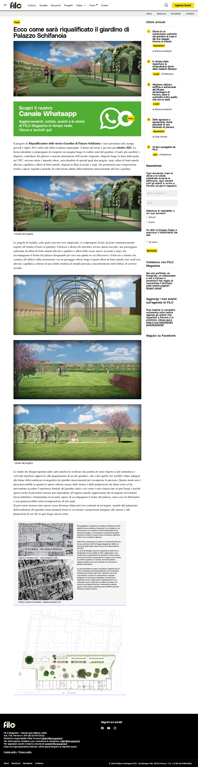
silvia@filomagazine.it (52, 738)
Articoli (152, 217)
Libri (155, 154)
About (149, 13)
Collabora (190, 13)
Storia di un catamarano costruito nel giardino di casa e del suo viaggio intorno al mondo (164, 36)
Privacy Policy (167, 229)
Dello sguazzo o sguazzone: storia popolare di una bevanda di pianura (163, 123)
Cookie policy (10, 752)
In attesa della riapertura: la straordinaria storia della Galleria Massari (164, 65)
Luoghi (156, 74)
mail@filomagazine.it (70, 741)
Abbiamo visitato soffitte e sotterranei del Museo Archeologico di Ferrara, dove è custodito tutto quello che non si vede (164, 92)
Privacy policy (25, 752)
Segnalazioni (158, 46)
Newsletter (176, 13)
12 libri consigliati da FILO (164, 148)
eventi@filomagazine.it (56, 743)
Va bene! (152, 242)
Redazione (161, 13)
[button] (5, 5)
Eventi (151, 222)
